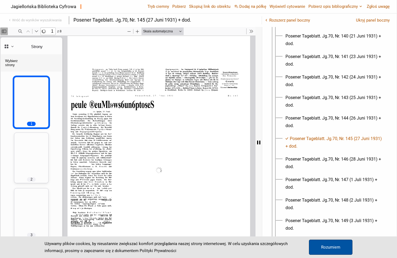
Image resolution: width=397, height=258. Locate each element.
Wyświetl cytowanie (287, 6)
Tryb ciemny (158, 6)
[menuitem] (334, 40)
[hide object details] (258, 142)
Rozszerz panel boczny (289, 20)
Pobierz (179, 6)
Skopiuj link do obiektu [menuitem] (209, 6)
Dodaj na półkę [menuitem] (252, 6)
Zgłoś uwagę (378, 6)
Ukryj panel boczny (373, 20)
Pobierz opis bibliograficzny (333, 6)
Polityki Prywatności (158, 250)
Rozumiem (330, 247)
